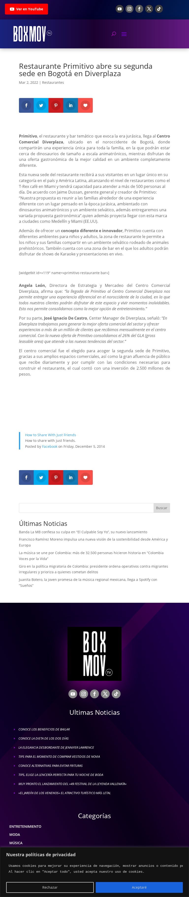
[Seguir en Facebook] (139, 9)
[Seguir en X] (149, 9)
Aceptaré (139, 887)
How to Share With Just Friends (50, 435)
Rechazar (50, 887)
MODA (14, 834)
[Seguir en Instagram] (129, 9)
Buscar (161, 507)
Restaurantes (53, 82)
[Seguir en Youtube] (120, 9)
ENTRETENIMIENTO (25, 826)
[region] (94, 872)
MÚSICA (15, 843)
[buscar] (114, 34)
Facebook (49, 446)
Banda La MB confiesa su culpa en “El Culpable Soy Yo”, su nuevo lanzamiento (83, 532)
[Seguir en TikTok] (159, 9)
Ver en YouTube (29, 9)
